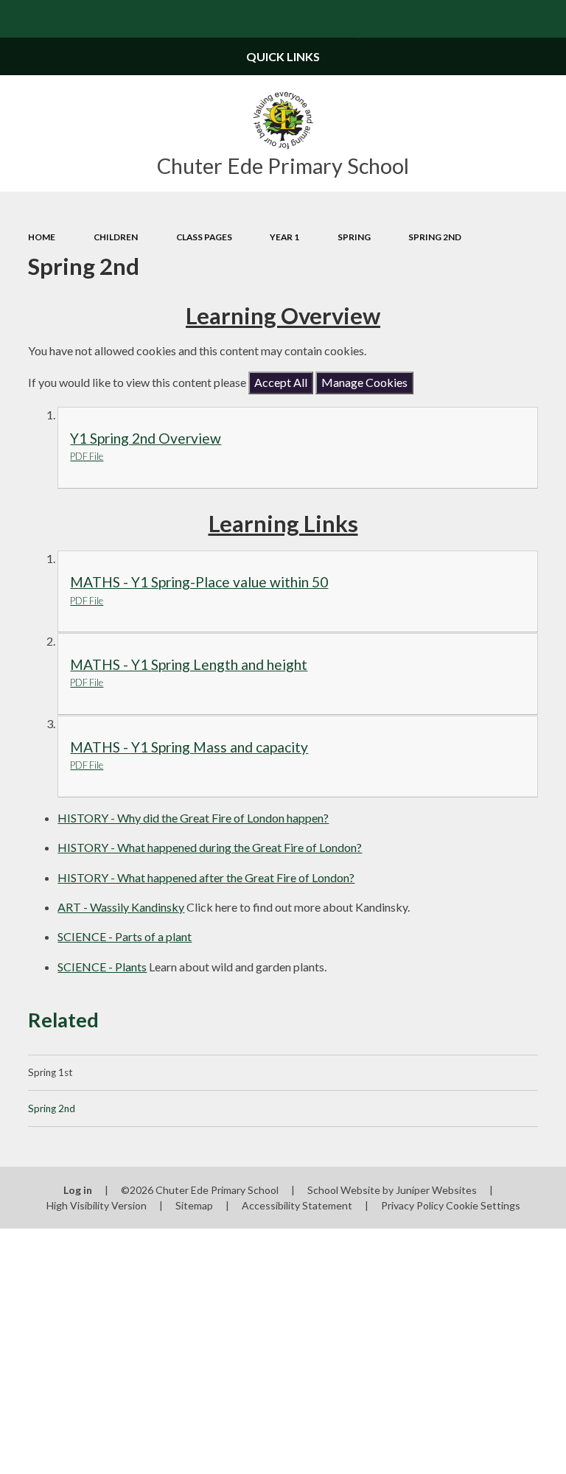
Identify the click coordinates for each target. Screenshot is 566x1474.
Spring (354, 236)
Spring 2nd (434, 236)
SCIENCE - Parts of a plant (124, 936)
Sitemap (194, 1205)
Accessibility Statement (297, 1205)
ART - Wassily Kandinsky (120, 907)
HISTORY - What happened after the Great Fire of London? (205, 877)
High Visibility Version (96, 1205)
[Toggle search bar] (547, 19)
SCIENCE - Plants (102, 967)
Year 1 (284, 236)
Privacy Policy (412, 1205)
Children (116, 236)
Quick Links (283, 56)
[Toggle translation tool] (509, 19)
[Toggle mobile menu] (19, 19)
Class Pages (204, 236)
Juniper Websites (436, 1190)
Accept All (280, 382)
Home (41, 236)
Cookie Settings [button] (483, 1205)
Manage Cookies (364, 382)
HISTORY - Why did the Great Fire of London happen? (193, 818)
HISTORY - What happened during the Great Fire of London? (209, 847)
